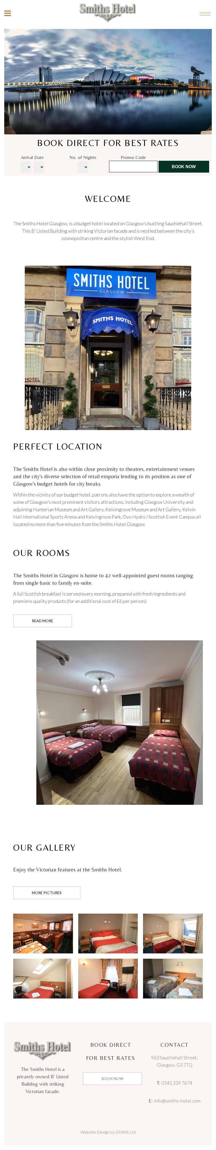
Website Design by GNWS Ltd (108, 1131)
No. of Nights (82, 157)
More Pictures (47, 892)
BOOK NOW (112, 1078)
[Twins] (108, 978)
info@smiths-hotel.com (177, 1101)
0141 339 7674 (176, 1083)
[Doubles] (108, 933)
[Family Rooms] (173, 978)
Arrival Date (32, 157)
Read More (42, 620)
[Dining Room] (43, 933)
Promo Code (133, 157)
